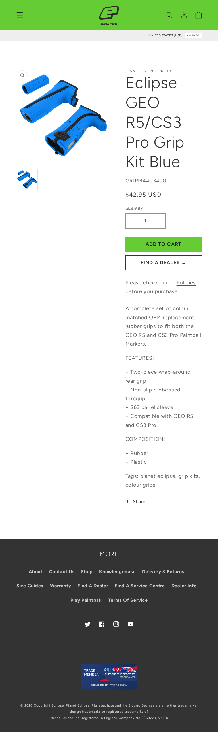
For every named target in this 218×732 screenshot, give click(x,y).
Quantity (134, 208)
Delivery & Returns (163, 571)
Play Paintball (86, 600)
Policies (186, 283)
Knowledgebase (117, 571)
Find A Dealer (92, 585)
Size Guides (29, 585)
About (35, 571)
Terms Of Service (128, 600)
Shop (87, 571)
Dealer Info (184, 585)
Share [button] (139, 501)
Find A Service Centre (140, 585)
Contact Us (62, 571)
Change (193, 35)
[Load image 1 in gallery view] (26, 179)
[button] (19, 15)
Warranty (60, 585)
